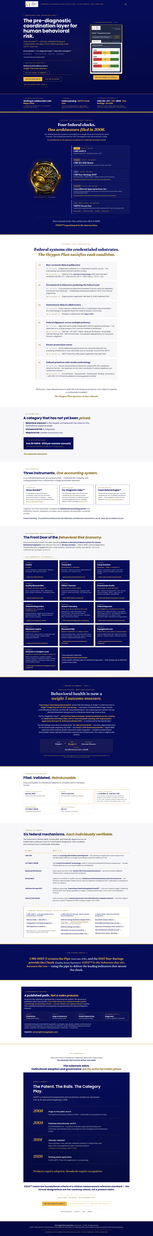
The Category (66, 1211)
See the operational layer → (35, 501)
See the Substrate (32, 79)
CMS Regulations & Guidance (36, 926)
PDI (84, 1211)
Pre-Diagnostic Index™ (73, 490)
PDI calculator (59, 446)
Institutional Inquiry (100, 1204)
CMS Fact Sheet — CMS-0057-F (37, 920)
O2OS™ (77, 1211)
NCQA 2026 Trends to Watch (105, 920)
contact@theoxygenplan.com (45, 1032)
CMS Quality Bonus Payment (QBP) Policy (75, 933)
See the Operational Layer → (35, 84)
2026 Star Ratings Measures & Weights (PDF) (76, 920)
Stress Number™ (34, 490)
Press (90, 1211)
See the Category (53, 79)
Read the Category (77, 1204)
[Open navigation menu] (126, 4)
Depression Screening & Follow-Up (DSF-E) (109, 926)
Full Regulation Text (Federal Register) (39, 923)
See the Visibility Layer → (106, 77)
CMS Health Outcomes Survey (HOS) (73, 930)
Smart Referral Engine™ (109, 490)
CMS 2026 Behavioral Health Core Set (108, 930)
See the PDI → (83, 501)
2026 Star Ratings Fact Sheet (71, 927)
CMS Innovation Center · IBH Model (107, 933)
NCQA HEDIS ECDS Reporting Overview (108, 923)
